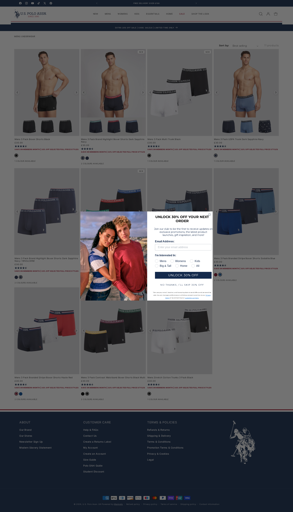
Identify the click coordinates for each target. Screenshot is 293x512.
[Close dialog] (209, 214)
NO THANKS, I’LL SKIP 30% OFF (182, 284)
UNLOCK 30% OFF (183, 275)
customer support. (192, 298)
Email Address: (164, 241)
